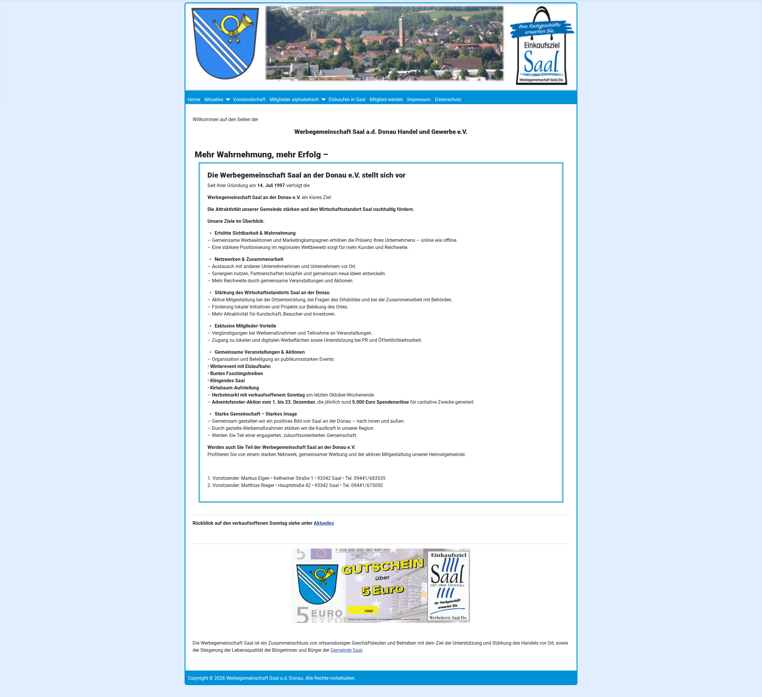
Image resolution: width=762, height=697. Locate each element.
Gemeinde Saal (346, 650)
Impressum (419, 99)
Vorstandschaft (249, 99)
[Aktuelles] (227, 99)
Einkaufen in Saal (347, 99)
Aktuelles (213, 99)
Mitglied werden (386, 99)
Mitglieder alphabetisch (294, 99)
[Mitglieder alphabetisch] (323, 99)
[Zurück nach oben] (751, 686)
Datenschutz (448, 99)
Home (194, 99)
